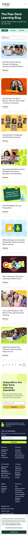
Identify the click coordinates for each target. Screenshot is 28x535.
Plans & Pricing (19, 492)
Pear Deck (18, 452)
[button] (25, 4)
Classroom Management (5, 471)
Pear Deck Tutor (19, 458)
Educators (4, 486)
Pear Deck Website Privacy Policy (13, 524)
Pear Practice (19, 454)
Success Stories (19, 496)
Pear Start (18, 450)
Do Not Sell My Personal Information (14, 527)
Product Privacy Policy (7, 514)
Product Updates (20, 494)
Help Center (18, 490)
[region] (14, 524)
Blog (16, 486)
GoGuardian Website (4, 467)
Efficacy (3, 455)
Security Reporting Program (18, 474)
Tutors (3, 492)
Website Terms (5, 506)
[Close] (26, 516)
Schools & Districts (4, 489)
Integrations (4, 457)
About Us (17, 467)
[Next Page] (23, 364)
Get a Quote (4, 476)
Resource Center (20, 488)
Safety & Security (6, 474)
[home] (6, 4)
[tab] (4, 30)
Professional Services (4, 450)
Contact (17, 477)
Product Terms (5, 511)
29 (20, 365)
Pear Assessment (20, 456)
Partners (17, 502)
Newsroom (18, 471)
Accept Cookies (14, 532)
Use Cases (4, 453)
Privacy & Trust (5, 477)
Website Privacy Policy (7, 509)
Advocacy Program (18, 499)
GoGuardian (18, 469)
